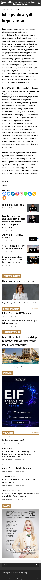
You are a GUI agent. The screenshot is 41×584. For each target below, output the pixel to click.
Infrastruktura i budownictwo (11, 490)
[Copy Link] (34, 194)
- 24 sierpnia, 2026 (19, 443)
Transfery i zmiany (8, 465)
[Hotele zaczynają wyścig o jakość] (20, 292)
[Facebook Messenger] (30, 194)
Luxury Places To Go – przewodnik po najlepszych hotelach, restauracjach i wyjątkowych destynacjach (19, 341)
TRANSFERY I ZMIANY (11, 309)
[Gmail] (21, 194)
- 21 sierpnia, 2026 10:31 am (10, 326)
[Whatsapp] (26, 194)
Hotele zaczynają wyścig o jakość (13, 204)
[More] (4, 198)
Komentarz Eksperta (8, 437)
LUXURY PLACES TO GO (11, 332)
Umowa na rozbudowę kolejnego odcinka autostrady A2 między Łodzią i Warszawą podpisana (12, 259)
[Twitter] (8, 194)
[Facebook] (4, 194)
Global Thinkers (7, 448)
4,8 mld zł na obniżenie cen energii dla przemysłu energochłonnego (13, 247)
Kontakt (11, 579)
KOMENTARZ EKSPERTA (11, 276)
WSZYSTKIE (35, 309)
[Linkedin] (13, 194)
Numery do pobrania (23, 579)
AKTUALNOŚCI (8, 433)
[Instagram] (17, 194)
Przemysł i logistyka (8, 476)
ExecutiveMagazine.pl (20, 573)
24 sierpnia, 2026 (7, 208)
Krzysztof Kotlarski (7, 443)
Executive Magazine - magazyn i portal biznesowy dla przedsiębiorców (20, 3)
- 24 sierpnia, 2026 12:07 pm (10, 316)
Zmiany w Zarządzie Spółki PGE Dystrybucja (16, 313)
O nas (4, 579)
